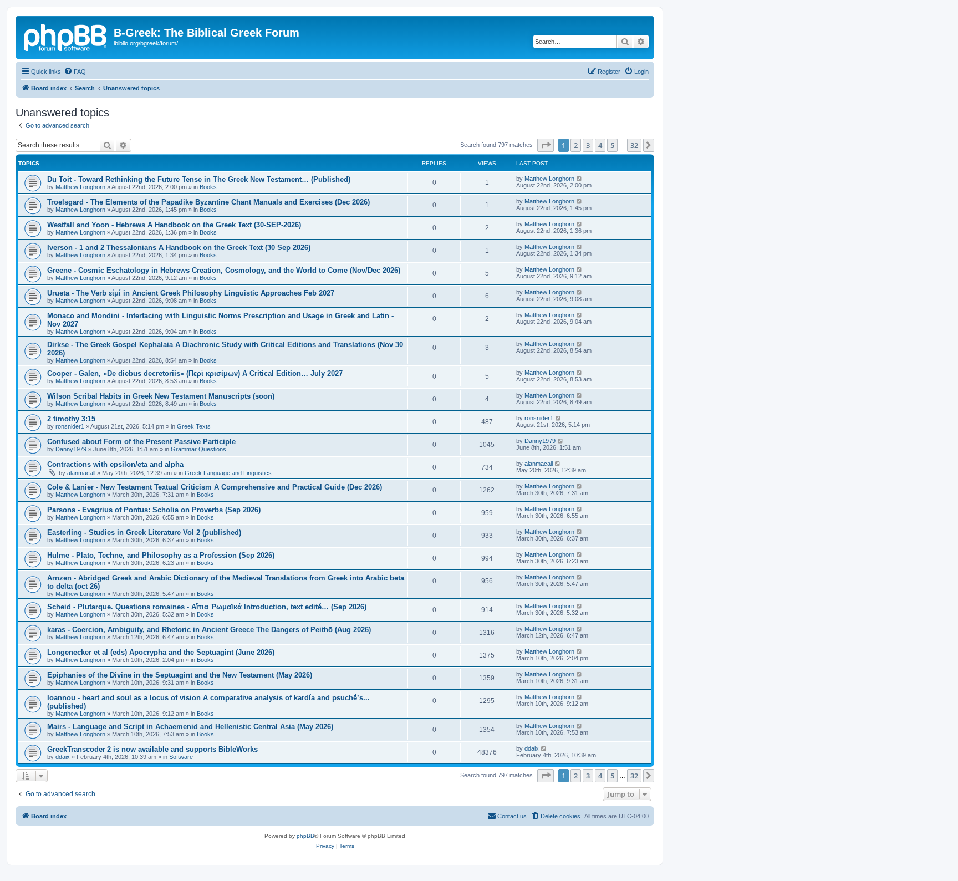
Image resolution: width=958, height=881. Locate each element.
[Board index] (66, 36)
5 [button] (612, 145)
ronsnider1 (69, 426)
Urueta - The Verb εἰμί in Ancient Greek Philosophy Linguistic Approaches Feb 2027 (190, 293)
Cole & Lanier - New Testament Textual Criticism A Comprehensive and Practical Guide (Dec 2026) (214, 487)
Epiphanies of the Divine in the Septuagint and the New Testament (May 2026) (179, 675)
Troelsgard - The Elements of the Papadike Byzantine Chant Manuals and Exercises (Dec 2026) (208, 202)
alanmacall (81, 473)
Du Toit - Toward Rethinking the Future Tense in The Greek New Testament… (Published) (198, 179)
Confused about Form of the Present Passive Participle (141, 441)
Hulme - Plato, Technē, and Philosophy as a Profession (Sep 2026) (160, 555)
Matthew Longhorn (80, 187)
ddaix (62, 756)
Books (208, 187)
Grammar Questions (198, 449)
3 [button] (588, 145)
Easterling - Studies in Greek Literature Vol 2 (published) (144, 532)
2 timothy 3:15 (71, 419)
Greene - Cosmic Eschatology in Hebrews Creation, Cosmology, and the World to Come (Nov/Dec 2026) (223, 270)
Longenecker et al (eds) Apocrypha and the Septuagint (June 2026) (160, 652)
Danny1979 (70, 449)
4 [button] (600, 145)
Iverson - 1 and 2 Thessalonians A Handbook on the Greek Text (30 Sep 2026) (178, 247)
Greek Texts (194, 426)
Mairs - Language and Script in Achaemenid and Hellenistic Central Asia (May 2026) (190, 726)
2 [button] (576, 145)
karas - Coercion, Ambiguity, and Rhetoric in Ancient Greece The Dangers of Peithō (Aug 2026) (209, 629)
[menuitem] (75, 71)
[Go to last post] (579, 178)
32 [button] (634, 145)
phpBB (305, 836)
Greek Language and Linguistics (228, 473)
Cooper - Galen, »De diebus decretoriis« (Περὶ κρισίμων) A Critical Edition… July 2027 (195, 373)
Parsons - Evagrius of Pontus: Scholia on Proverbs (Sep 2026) (154, 510)
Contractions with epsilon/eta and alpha (115, 464)
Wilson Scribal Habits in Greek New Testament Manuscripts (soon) (160, 396)
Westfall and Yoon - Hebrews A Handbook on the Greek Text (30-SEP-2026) (174, 225)
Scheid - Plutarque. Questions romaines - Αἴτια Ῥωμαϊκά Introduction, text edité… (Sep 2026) (206, 607)
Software (181, 756)
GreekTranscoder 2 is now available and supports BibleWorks (152, 749)
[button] (545, 145)
